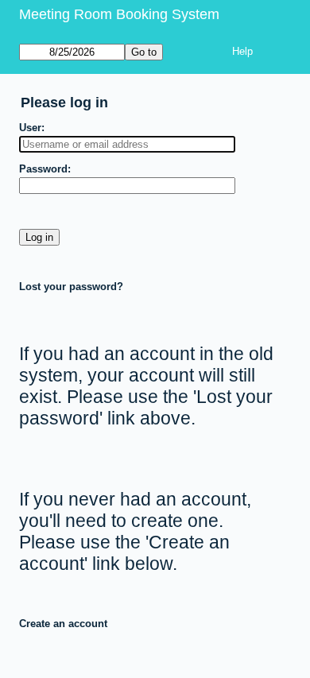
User (30, 128)
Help (242, 51)
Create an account (63, 624)
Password (43, 169)
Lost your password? (71, 287)
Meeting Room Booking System (119, 14)
